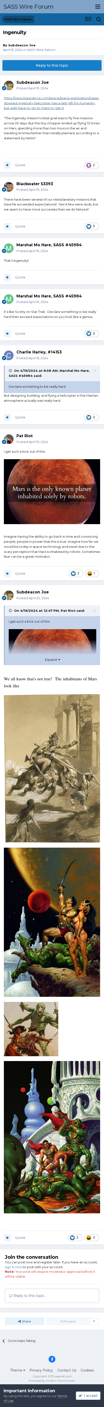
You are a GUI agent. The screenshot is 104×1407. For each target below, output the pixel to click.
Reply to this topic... (29, 1296)
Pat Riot (68, 610)
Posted (32, 88)
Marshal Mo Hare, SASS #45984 (49, 245)
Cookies (87, 1370)
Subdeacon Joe (22, 45)
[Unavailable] (52, 491)
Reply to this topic (52, 65)
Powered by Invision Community (52, 1380)
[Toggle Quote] (11, 371)
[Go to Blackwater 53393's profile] (9, 187)
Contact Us (66, 1370)
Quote (20, 165)
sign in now (13, 1267)
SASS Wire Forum (29, 6)
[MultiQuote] (7, 165)
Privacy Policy (41, 1370)
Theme (16, 1370)
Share (26, 1321)
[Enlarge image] (52, 768)
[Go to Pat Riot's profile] (9, 439)
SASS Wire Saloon (41, 50)
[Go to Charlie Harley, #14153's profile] (9, 355)
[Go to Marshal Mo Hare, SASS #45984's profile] (9, 248)
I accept (90, 1395)
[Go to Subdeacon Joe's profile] (9, 85)
